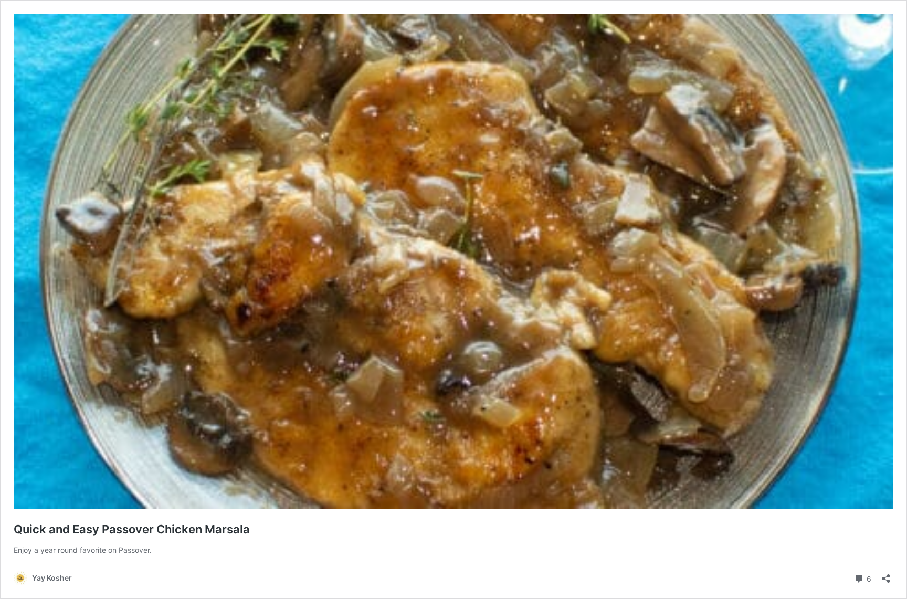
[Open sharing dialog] (886, 575)
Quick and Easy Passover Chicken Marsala (132, 529)
